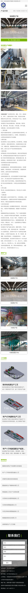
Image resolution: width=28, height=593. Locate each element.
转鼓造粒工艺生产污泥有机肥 (10, 492)
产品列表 (18, 11)
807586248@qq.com (12, 574)
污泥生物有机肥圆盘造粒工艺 (10, 511)
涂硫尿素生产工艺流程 (8, 524)
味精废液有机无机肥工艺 (9, 518)
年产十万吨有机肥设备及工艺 (10, 472)
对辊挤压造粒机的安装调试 (10, 479)
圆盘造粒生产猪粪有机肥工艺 (10, 485)
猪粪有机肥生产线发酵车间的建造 (12, 466)
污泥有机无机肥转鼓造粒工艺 (10, 498)
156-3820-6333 (10, 568)
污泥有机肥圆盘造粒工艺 (9, 505)
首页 (14, 11)
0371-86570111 (11, 571)
